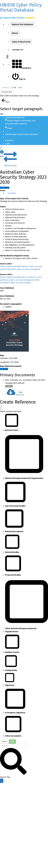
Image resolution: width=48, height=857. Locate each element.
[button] (2, 154)
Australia (12, 193)
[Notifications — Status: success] (7, 57)
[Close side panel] (1, 148)
